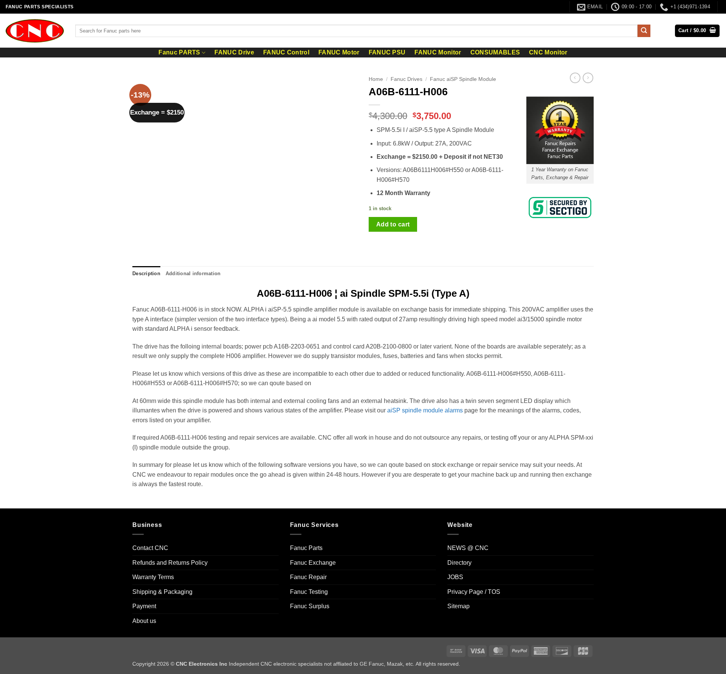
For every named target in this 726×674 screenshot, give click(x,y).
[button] (697, 31)
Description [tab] (146, 273)
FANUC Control (286, 53)
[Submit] (644, 31)
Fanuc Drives (406, 79)
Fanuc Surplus (309, 606)
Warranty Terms (153, 577)
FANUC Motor (339, 53)
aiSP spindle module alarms (425, 410)
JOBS (455, 577)
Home (376, 79)
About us (144, 621)
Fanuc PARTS (179, 52)
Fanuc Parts (306, 548)
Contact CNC (150, 548)
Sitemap (458, 606)
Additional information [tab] (193, 273)
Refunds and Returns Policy (170, 562)
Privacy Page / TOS (473, 592)
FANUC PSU (387, 53)
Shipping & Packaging (162, 592)
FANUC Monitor (437, 53)
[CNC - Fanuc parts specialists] (35, 31)
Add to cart (393, 224)
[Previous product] (588, 78)
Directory (459, 562)
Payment (144, 606)
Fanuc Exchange (313, 562)
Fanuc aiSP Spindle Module (463, 79)
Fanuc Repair (308, 577)
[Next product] (575, 78)
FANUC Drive (234, 53)
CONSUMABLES (495, 53)
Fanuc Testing (309, 592)
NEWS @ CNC (468, 548)
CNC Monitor (548, 53)
